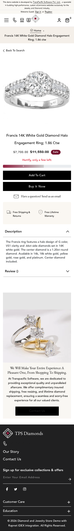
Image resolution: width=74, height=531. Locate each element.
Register (48, 11)
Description (13, 231)
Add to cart (37, 175)
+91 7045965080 (20, 443)
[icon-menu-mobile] (6, 20)
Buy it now (37, 186)
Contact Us (37, 411)
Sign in (38, 11)
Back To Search (15, 50)
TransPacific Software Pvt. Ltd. (46, 2)
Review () (11, 271)
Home (37, 31)
